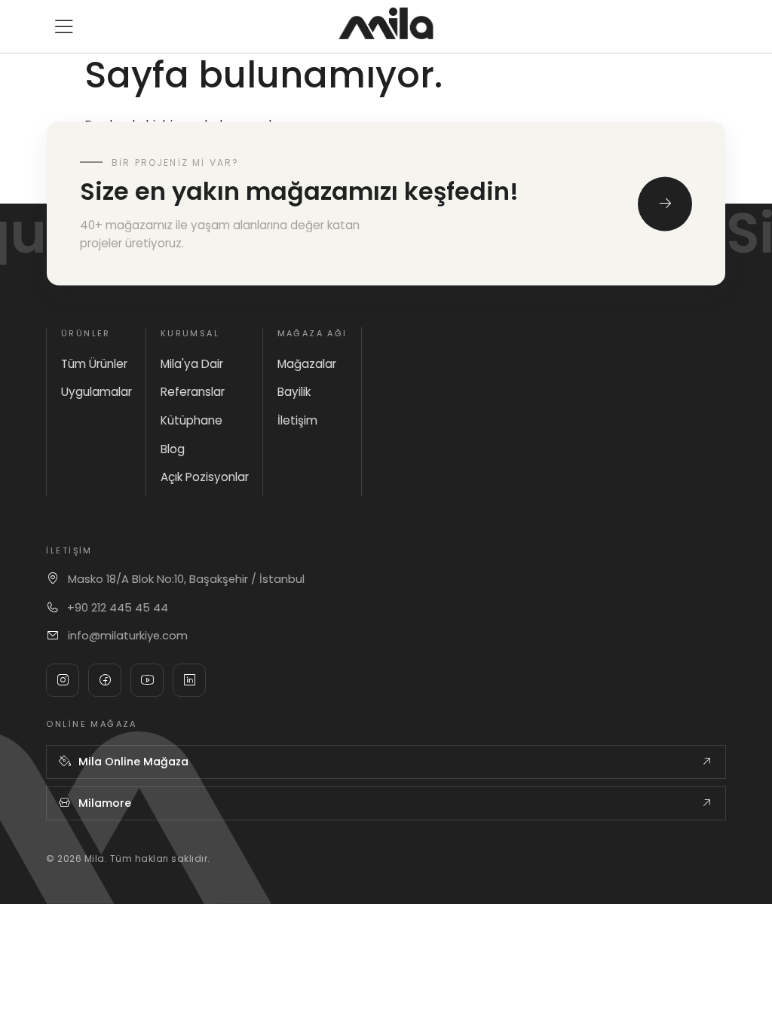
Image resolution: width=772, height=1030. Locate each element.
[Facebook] (104, 680)
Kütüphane (191, 420)
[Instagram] (62, 680)
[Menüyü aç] (64, 26)
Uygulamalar (96, 392)
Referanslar (193, 392)
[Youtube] (147, 680)
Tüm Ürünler (94, 364)
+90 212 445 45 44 (117, 607)
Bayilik (294, 392)
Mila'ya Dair (192, 364)
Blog (173, 449)
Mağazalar (306, 364)
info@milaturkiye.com (128, 635)
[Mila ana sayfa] (386, 23)
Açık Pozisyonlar (205, 477)
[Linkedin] (189, 680)
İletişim (297, 420)
